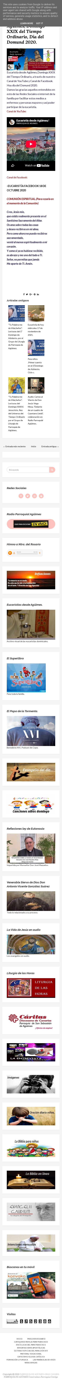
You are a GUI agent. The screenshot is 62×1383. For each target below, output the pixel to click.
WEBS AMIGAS (31, 1363)
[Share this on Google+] (31, 294)
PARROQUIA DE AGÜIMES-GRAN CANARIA (39, 1374)
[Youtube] (41, 496)
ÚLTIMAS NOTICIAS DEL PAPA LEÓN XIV (31, 1351)
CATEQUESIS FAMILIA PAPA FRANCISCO (31, 1342)
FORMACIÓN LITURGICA (17, 1360)
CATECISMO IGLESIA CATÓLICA (31, 1357)
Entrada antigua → (50, 446)
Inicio (33, 446)
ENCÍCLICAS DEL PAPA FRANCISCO (31, 1345)
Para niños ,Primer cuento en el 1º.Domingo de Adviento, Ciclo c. (35, 366)
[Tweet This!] (27, 294)
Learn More (26, 23)
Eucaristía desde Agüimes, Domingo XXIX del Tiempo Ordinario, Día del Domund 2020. (26, 31)
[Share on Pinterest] (34, 294)
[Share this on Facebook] (24, 294)
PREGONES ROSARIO (36, 1339)
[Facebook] (21, 496)
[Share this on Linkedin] (38, 294)
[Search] (52, 470)
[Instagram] (34, 496)
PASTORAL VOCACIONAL (31, 1354)
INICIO (19, 1339)
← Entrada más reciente (14, 446)
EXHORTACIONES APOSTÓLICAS (31, 1348)
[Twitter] (27, 496)
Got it (39, 23)
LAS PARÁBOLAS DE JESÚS (44, 1360)
